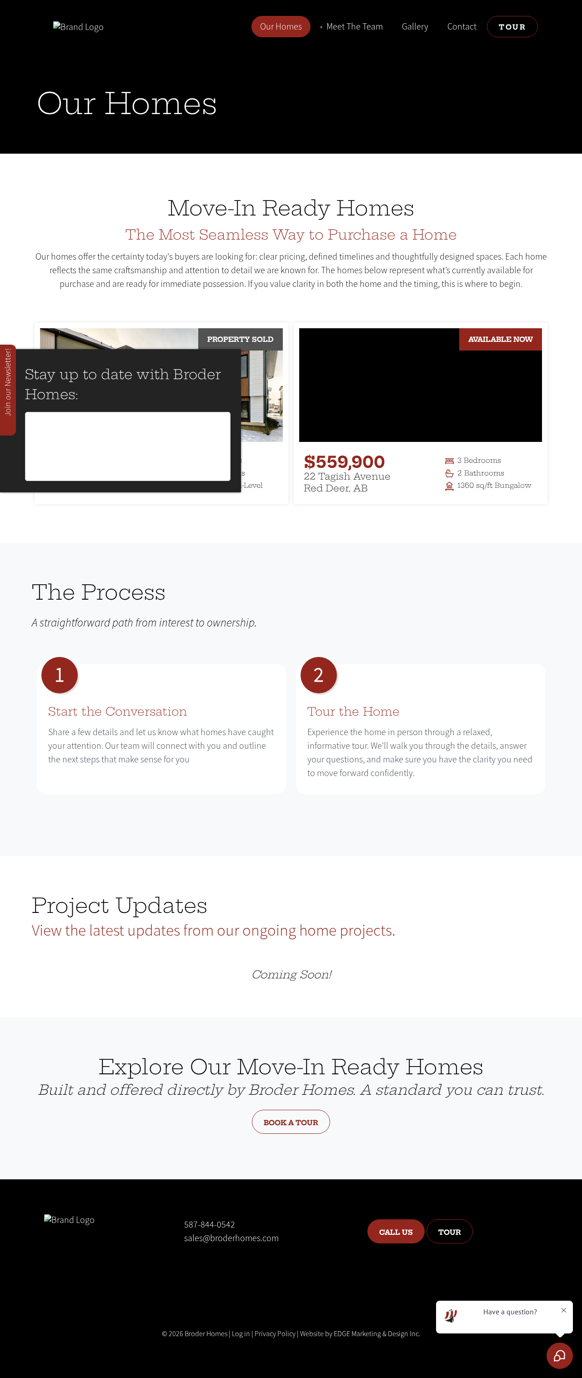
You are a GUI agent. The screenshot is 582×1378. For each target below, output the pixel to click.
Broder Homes (206, 1333)
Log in (241, 1333)
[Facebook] (191, 1265)
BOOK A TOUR (291, 1121)
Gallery (415, 26)
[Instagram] (213, 1265)
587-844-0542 (209, 1224)
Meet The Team (354, 26)
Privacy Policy (275, 1333)
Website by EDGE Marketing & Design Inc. (360, 1333)
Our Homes (281, 26)
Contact (462, 26)
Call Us (396, 1231)
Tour (512, 26)
